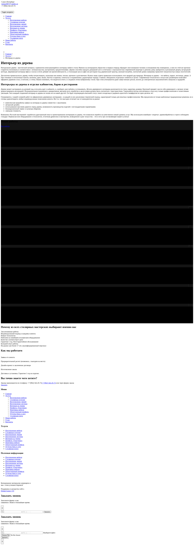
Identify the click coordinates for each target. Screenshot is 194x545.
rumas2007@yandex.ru (9, 4)
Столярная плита (16, 38)
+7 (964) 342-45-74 (49, 383)
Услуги (8, 18)
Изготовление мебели (18, 20)
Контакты (9, 44)
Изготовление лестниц (18, 26)
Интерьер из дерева (17, 28)
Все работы (5, 126)
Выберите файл (49, 533)
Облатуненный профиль (19, 34)
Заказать (4, 385)
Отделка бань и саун (17, 36)
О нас (7, 42)
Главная (8, 16)
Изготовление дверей (18, 24)
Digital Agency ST (7, 491)
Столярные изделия (17, 22)
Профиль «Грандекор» (18, 30)
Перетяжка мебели (17, 32)
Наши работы (10, 40)
